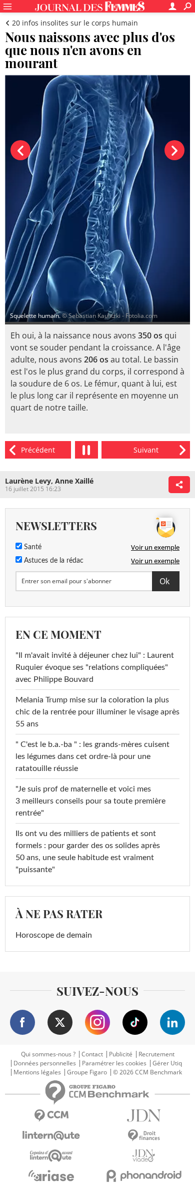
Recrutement (156, 1054)
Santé (32, 547)
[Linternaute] (51, 1135)
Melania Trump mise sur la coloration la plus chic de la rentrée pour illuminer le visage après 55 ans (98, 712)
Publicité (120, 1054)
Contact (92, 1054)
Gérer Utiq (167, 1063)
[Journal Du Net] (144, 1115)
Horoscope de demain (54, 935)
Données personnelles (45, 1063)
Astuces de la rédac (53, 560)
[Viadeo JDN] (144, 1155)
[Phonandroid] (144, 1175)
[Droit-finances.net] (144, 1135)
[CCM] (51, 1115)
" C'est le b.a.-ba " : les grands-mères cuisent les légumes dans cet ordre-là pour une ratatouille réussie (93, 756)
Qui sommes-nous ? (48, 1054)
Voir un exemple (155, 547)
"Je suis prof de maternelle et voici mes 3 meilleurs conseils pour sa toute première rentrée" (91, 801)
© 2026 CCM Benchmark (147, 1072)
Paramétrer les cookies (114, 1063)
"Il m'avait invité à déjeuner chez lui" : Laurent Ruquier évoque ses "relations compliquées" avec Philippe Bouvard (95, 667)
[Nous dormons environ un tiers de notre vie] (38, 450)
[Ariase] (51, 1175)
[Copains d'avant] (51, 1155)
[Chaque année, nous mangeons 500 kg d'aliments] (146, 450)
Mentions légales (37, 1072)
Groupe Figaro (87, 1072)
